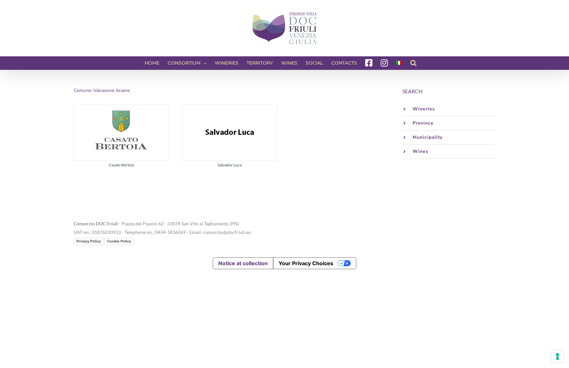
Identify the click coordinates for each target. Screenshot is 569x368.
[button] (413, 63)
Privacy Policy (88, 241)
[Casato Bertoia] (121, 108)
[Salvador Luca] (229, 108)
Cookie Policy (119, 241)
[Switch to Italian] (399, 63)
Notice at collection (243, 263)
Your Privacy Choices (306, 263)
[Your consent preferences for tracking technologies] (557, 356)
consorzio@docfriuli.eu (227, 232)
